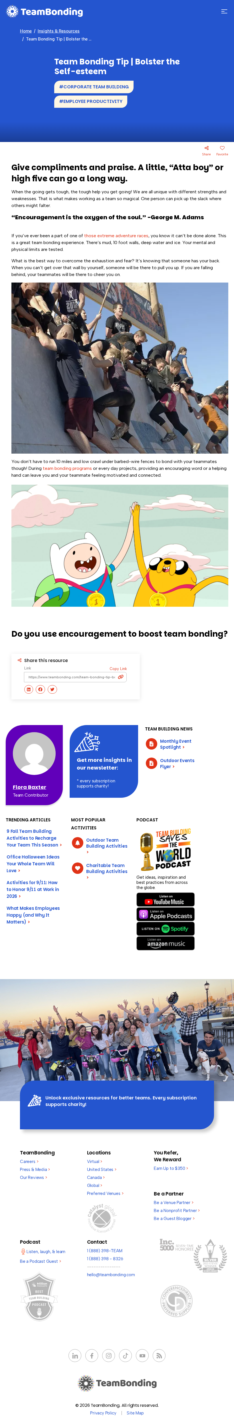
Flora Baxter (29, 787)
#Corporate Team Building (94, 87)
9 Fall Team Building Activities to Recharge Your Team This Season (34, 838)
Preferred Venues (105, 1193)
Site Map (135, 1413)
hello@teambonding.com (111, 1274)
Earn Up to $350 (171, 1168)
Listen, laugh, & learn (46, 1251)
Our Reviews (33, 1177)
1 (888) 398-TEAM (104, 1250)
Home (26, 31)
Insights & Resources (59, 31)
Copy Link (118, 669)
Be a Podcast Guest (40, 1261)
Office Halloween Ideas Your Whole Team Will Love (33, 864)
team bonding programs (67, 468)
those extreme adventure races (116, 235)
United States (101, 1169)
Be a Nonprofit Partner (177, 1210)
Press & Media (35, 1169)
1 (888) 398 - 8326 (105, 1258)
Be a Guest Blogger (174, 1218)
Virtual (94, 1161)
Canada (96, 1177)
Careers (29, 1161)
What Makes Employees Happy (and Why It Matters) (33, 915)
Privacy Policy (103, 1413)
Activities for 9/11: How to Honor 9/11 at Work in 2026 (33, 889)
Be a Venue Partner (173, 1202)
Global (94, 1185)
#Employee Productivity (90, 101)
